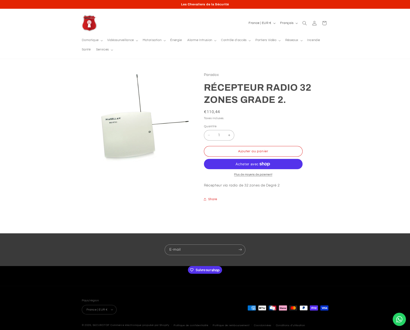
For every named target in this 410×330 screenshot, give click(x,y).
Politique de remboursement (231, 325)
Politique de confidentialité (191, 325)
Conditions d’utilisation (290, 325)
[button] (92, 40)
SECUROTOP (101, 325)
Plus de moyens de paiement (253, 174)
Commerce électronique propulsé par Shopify (139, 325)
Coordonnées (262, 325)
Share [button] (212, 199)
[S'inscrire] (240, 249)
